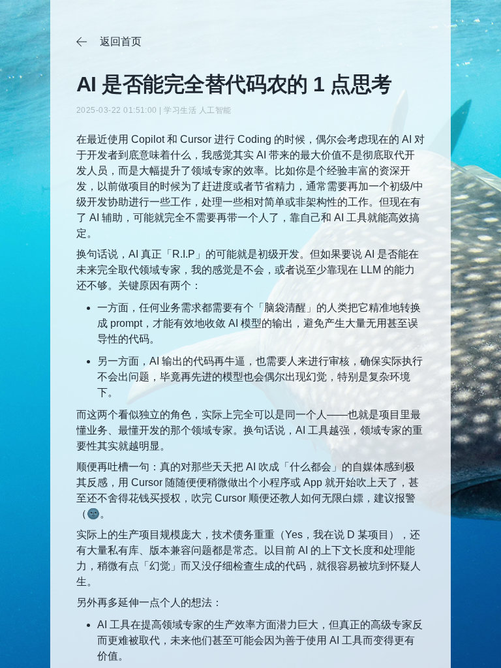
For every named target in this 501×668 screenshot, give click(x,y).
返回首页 (109, 42)
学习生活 (180, 110)
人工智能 (215, 110)
